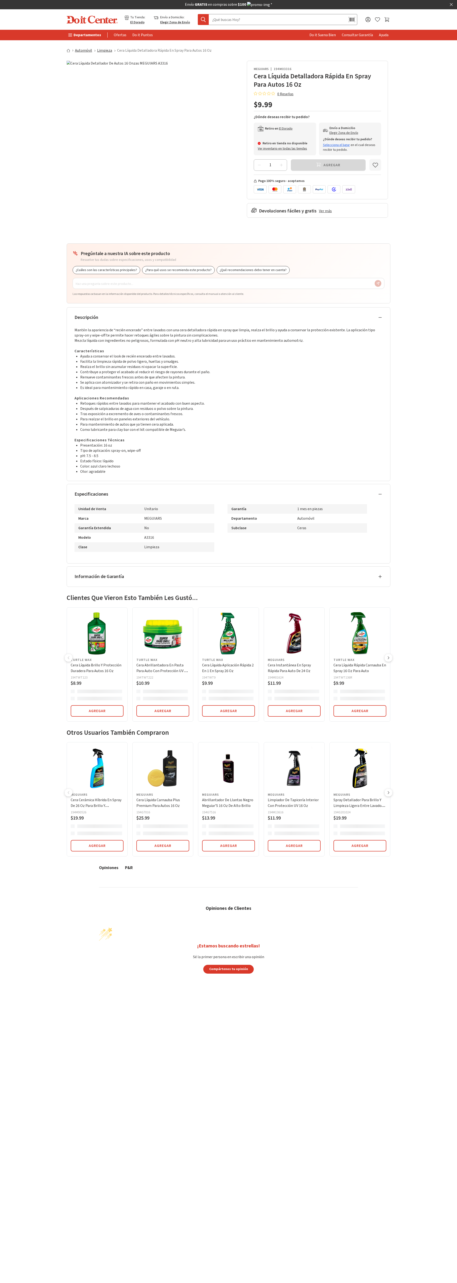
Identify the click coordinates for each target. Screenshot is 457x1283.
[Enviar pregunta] (378, 283)
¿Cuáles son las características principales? (106, 270)
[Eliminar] (259, 165)
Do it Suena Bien (322, 35)
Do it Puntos (142, 35)
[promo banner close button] (451, 4)
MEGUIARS (261, 69)
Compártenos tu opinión (228, 969)
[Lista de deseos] (377, 19)
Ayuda (383, 35)
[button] (68, 658)
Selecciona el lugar (336, 145)
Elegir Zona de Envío (175, 22)
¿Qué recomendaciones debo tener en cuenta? (253, 270)
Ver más (325, 211)
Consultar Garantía (357, 35)
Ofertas (120, 35)
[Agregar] (281, 165)
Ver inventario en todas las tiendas (282, 148)
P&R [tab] (129, 867)
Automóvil (83, 50)
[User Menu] (368, 19)
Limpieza (104, 50)
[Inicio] (70, 50)
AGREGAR (97, 711)
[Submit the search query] (203, 19)
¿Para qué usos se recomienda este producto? (178, 270)
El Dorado (137, 22)
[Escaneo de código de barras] (351, 19)
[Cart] (387, 19)
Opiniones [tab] (108, 867)
